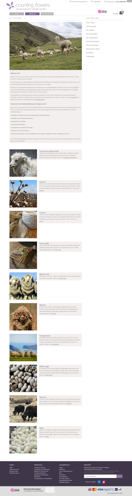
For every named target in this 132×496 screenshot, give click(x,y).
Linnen (41, 221)
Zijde (47, 436)
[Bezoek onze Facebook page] (99, 481)
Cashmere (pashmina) (70, 157)
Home (17, 14)
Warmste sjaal (13, 471)
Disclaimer (37, 477)
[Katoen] (23, 193)
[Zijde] (23, 440)
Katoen (41, 190)
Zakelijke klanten (64, 482)
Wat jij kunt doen (93, 49)
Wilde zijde (49, 375)
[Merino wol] (23, 286)
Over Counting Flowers (65, 471)
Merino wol (63, 278)
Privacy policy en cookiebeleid (43, 478)
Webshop (32, 14)
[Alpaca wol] (45, 46)
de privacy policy (97, 473)
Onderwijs (90, 56)
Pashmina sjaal (13, 473)
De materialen (91, 34)
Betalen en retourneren (41, 471)
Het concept (91, 26)
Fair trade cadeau (64, 478)
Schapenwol (55, 344)
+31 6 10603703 (121, 2)
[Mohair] (23, 317)
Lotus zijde (58, 250)
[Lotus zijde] (23, 255)
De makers (90, 30)
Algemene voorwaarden (41, 475)
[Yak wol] (23, 409)
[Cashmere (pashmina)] (23, 163)
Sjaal (10, 467)
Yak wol (69, 403)
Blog (60, 473)
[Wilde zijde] (23, 378)
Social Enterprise (92, 41)
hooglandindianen (39, 99)
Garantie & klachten (40, 473)
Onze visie (90, 22)
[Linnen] (23, 224)
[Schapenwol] (23, 347)
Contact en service (39, 467)
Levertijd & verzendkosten (42, 469)
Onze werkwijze (92, 45)
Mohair (54, 313)
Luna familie (73, 97)
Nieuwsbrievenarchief (65, 480)
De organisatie (92, 37)
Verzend (119, 476)
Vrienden (89, 52)
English (129, 1)
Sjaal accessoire (14, 469)
